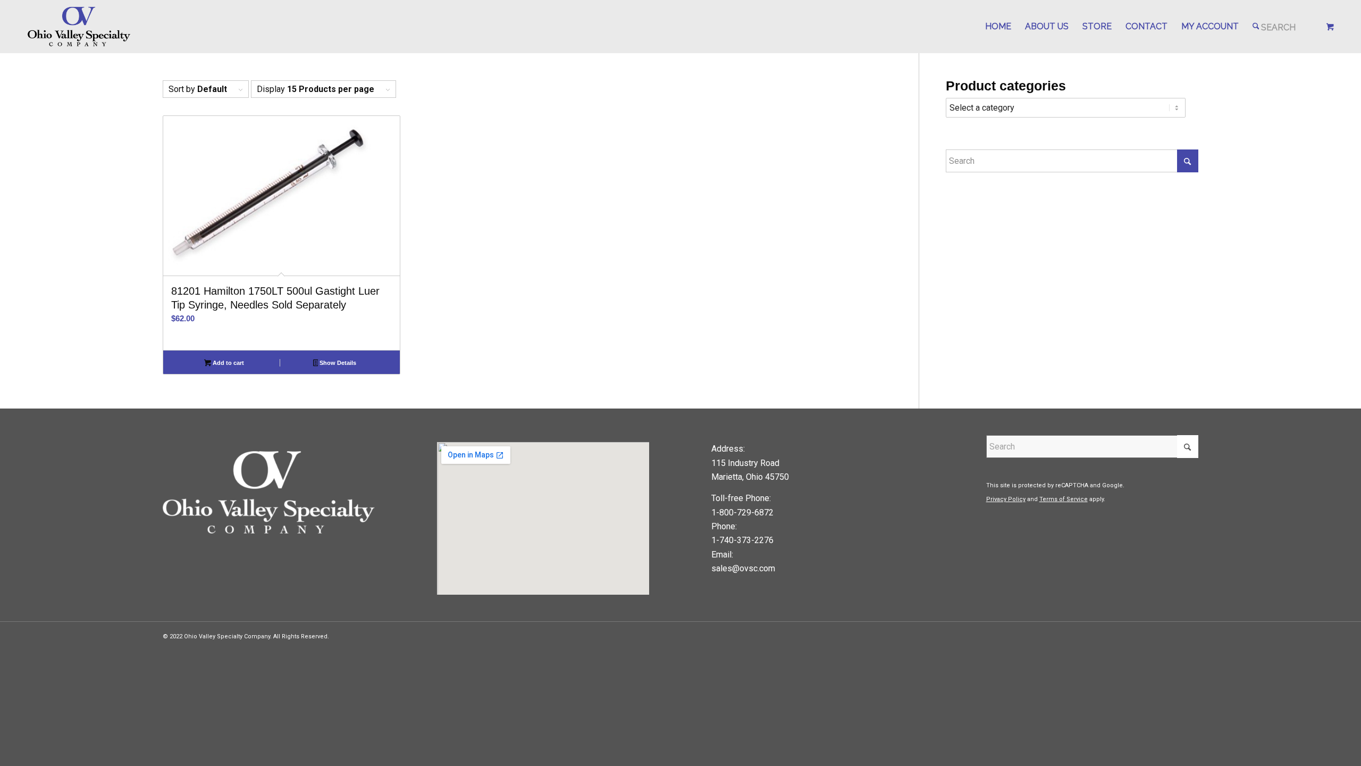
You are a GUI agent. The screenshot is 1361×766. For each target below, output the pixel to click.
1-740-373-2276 (742, 540)
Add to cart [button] (227, 363)
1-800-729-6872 (742, 512)
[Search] (1274, 26)
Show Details (337, 363)
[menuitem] (998, 26)
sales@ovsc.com (743, 568)
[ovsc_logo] (79, 26)
